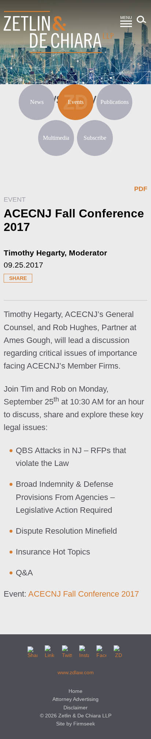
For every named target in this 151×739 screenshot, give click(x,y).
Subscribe (95, 138)
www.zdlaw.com (76, 672)
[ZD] (119, 650)
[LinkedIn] (50, 650)
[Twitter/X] (67, 650)
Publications (114, 102)
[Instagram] (84, 650)
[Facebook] (101, 650)
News (37, 102)
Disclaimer (75, 707)
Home (75, 691)
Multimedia (56, 138)
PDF (140, 189)
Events (76, 102)
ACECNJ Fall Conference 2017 (83, 593)
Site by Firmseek (75, 724)
